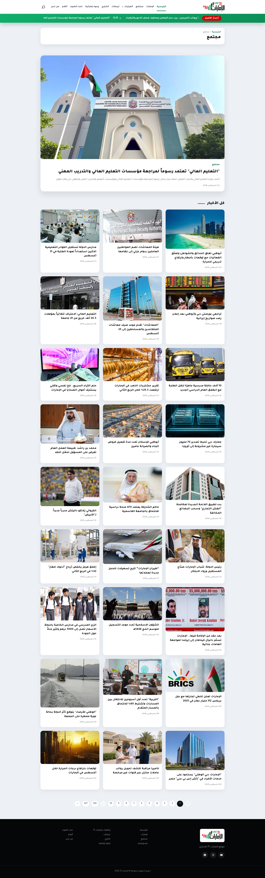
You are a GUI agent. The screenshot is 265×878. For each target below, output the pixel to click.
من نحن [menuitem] (55, 7)
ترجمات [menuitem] (115, 7)
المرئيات (127, 7)
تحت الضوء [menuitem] (76, 7)
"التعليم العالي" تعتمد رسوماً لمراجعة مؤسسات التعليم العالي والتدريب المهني (133, 18)
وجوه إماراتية (104, 843)
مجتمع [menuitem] (139, 7)
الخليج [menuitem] (105, 7)
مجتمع (144, 839)
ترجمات (107, 834)
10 (111, 803)
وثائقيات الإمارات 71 (101, 830)
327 (86, 803)
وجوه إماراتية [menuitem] (92, 7)
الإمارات (144, 834)
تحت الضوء (67, 830)
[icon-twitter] (213, 855)
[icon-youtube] (221, 855)
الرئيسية (216, 32)
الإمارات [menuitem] (150, 7)
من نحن (69, 839)
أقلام (70, 834)
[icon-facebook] (205, 855)
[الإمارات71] (214, 7)
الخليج (107, 839)
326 (95, 803)
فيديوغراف (143, 843)
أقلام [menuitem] (64, 7)
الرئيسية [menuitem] (161, 7)
